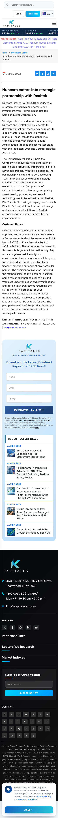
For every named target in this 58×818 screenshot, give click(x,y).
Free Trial (33, 13)
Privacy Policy (43, 420)
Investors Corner (19, 52)
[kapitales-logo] (11, 23)
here (37, 427)
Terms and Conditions (27, 420)
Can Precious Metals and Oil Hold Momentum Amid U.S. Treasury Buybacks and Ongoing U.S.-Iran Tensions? (29, 42)
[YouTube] (36, 627)
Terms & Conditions (27, 799)
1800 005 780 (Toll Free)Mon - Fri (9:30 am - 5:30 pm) (25, 596)
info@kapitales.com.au (15, 327)
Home (4, 52)
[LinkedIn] (28, 627)
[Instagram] (20, 627)
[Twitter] (4, 627)
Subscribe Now (29, 693)
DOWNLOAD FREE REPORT (29, 409)
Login (18, 13)
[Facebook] (12, 627)
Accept (29, 809)
